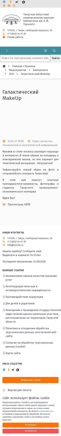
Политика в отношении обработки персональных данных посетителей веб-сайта (31, 332)
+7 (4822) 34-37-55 (16, 33)
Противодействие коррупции (24, 296)
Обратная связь (30, 379)
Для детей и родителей (20, 303)
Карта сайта (13, 353)
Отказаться (30, 431)
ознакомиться (45, 411)
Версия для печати (19, 390)
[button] (30, 130)
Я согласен (30, 425)
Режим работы (15, 37)
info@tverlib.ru (15, 245)
